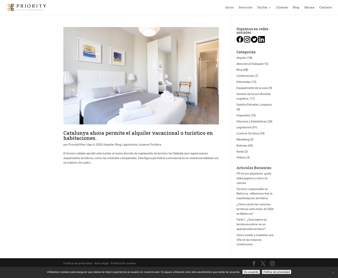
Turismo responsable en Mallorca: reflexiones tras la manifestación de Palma (254, 193)
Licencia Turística (150, 144)
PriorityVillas (76, 144)
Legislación (130, 144)
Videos (241, 157)
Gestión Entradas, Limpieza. (254, 104)
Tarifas (262, 7)
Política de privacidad (77, 263)
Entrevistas (243, 81)
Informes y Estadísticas (251, 121)
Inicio (229, 7)
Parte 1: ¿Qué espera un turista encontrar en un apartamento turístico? (251, 224)
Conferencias (245, 75)
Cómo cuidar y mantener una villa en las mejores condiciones (254, 240)
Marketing (242, 139)
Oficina (309, 7)
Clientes (282, 7)
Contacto (325, 7)
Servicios (245, 7)
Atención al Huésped (249, 63)
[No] (333, 272)
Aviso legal (101, 263)
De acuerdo (251, 271)
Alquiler (109, 144)
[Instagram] (247, 41)
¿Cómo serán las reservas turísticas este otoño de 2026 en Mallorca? (255, 209)
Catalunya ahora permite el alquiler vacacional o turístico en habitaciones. (138, 135)
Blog (296, 7)
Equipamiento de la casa (252, 88)
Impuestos (243, 115)
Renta (240, 151)
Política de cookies (123, 263)
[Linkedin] (261, 41)
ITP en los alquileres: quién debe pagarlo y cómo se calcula (253, 178)
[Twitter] (254, 41)
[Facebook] (239, 41)
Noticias (241, 145)
